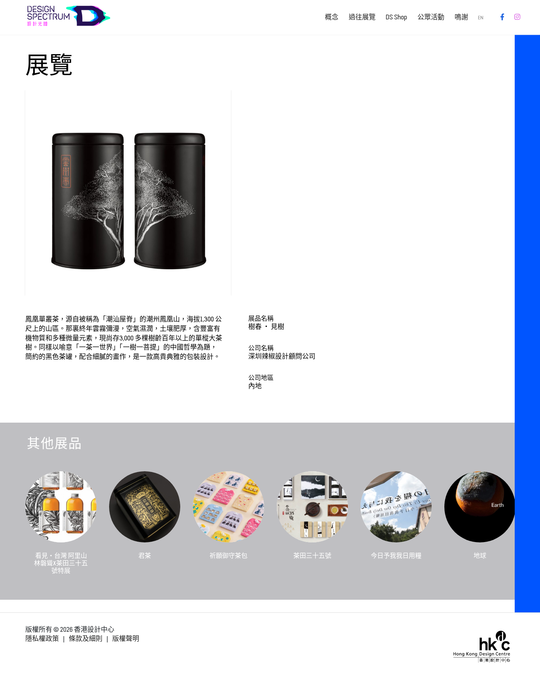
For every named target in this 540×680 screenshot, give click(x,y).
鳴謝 (461, 17)
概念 (331, 17)
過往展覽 (362, 17)
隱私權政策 (42, 638)
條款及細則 (85, 638)
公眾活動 (430, 17)
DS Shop (396, 17)
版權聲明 (125, 638)
